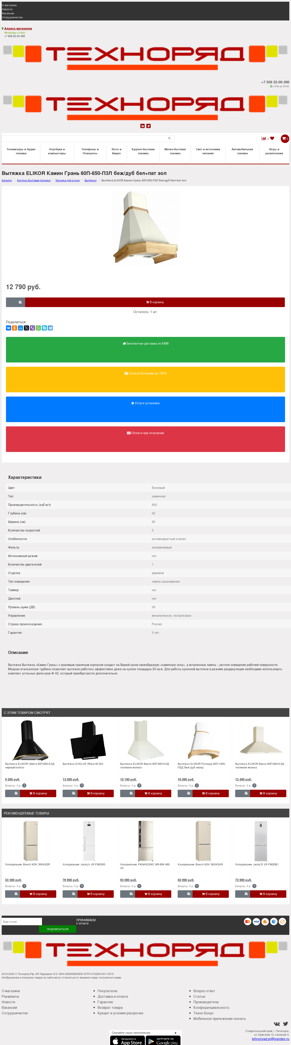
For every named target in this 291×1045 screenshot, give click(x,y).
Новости (7, 9)
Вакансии (8, 13)
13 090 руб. (71, 779)
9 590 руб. (12, 779)
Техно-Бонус (203, 1012)
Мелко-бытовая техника (175, 151)
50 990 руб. (186, 880)
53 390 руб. (13, 880)
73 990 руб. (243, 880)
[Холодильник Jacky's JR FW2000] (88, 841)
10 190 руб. (128, 779)
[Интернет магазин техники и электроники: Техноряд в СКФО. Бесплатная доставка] (145, 55)
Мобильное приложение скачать (219, 1018)
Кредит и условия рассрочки (120, 1012)
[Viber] (32, 328)
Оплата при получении (147, 433)
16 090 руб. (186, 779)
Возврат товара (110, 1007)
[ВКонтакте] (8, 328)
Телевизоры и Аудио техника (21, 151)
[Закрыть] (174, 1035)
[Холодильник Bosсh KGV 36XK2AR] (203, 841)
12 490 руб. (243, 779)
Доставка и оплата (113, 996)
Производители (206, 1001)
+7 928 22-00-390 (275, 81)
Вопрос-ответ (204, 990)
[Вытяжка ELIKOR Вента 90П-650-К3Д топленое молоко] (261, 740)
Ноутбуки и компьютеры (57, 151)
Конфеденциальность (211, 1007)
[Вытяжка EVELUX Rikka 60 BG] (88, 740)
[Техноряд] (145, 105)
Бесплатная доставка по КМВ (147, 343)
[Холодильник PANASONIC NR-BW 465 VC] (146, 841)
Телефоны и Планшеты (90, 151)
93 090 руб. (128, 880)
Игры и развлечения (274, 151)
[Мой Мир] (20, 328)
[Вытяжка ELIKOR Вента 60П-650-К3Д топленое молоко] (146, 740)
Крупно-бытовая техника (143, 151)
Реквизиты (10, 996)
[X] (26, 328)
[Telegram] (50, 328)
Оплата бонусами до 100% (147, 373)
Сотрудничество (12, 17)
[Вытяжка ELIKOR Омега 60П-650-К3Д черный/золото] (31, 740)
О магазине (9, 5)
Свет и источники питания (208, 151)
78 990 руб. (71, 880)
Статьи (199, 996)
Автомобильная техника (242, 151)
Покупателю (107, 990)
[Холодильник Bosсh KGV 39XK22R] (31, 841)
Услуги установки (147, 403)
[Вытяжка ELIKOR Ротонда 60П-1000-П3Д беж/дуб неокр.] (203, 740)
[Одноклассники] (14, 328)
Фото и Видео (116, 151)
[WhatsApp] (38, 328)
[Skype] (44, 328)
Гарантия (105, 1001)
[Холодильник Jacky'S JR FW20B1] (261, 841)
